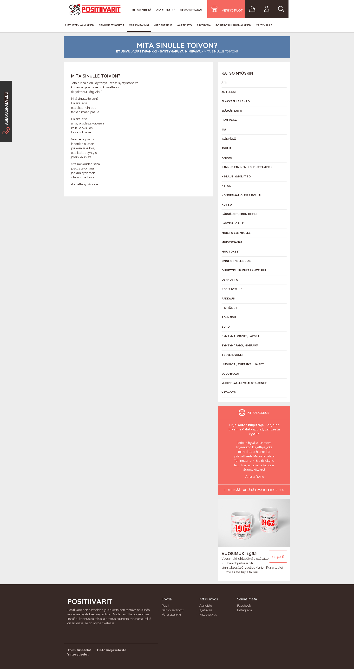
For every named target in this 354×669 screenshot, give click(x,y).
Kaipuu (227, 157)
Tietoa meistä (141, 9)
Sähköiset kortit (111, 25)
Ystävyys (229, 392)
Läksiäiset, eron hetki (239, 214)
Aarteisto (184, 25)
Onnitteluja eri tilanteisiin (244, 270)
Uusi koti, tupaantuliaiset (243, 364)
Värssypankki (139, 25)
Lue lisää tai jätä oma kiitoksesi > (254, 490)
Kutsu (227, 204)
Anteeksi (229, 92)
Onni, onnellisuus (236, 261)
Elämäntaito (232, 110)
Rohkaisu (229, 317)
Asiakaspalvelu (191, 9)
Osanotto (230, 279)
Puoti (165, 605)
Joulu (226, 148)
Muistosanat (232, 242)
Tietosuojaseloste (111, 650)
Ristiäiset (229, 308)
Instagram (244, 610)
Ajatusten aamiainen (79, 25)
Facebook (244, 605)
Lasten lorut (233, 223)
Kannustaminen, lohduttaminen (247, 167)
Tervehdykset (233, 355)
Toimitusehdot (79, 650)
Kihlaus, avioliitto (236, 176)
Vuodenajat (231, 373)
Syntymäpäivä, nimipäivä (180, 51)
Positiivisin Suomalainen (233, 25)
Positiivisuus (232, 289)
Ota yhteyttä (165, 9)
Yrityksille (264, 25)
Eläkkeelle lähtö (236, 101)
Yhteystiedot (78, 654)
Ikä (224, 129)
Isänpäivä (229, 139)
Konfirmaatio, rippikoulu (241, 195)
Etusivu (123, 51)
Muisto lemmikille (236, 232)
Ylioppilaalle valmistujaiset (244, 383)
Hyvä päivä (229, 120)
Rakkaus (228, 298)
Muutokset (231, 251)
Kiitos (226, 186)
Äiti (224, 82)
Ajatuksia (204, 25)
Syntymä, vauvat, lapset (241, 336)
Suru (226, 326)
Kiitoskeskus (163, 25)
